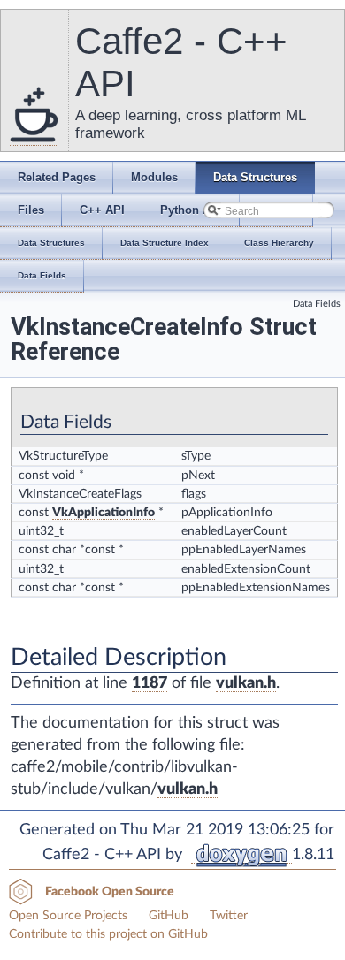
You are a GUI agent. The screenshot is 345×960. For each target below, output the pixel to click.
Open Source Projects (68, 916)
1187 (149, 683)
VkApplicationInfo (103, 513)
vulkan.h (246, 683)
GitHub (168, 916)
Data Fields (317, 304)
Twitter (229, 916)
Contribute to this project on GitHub (108, 934)
